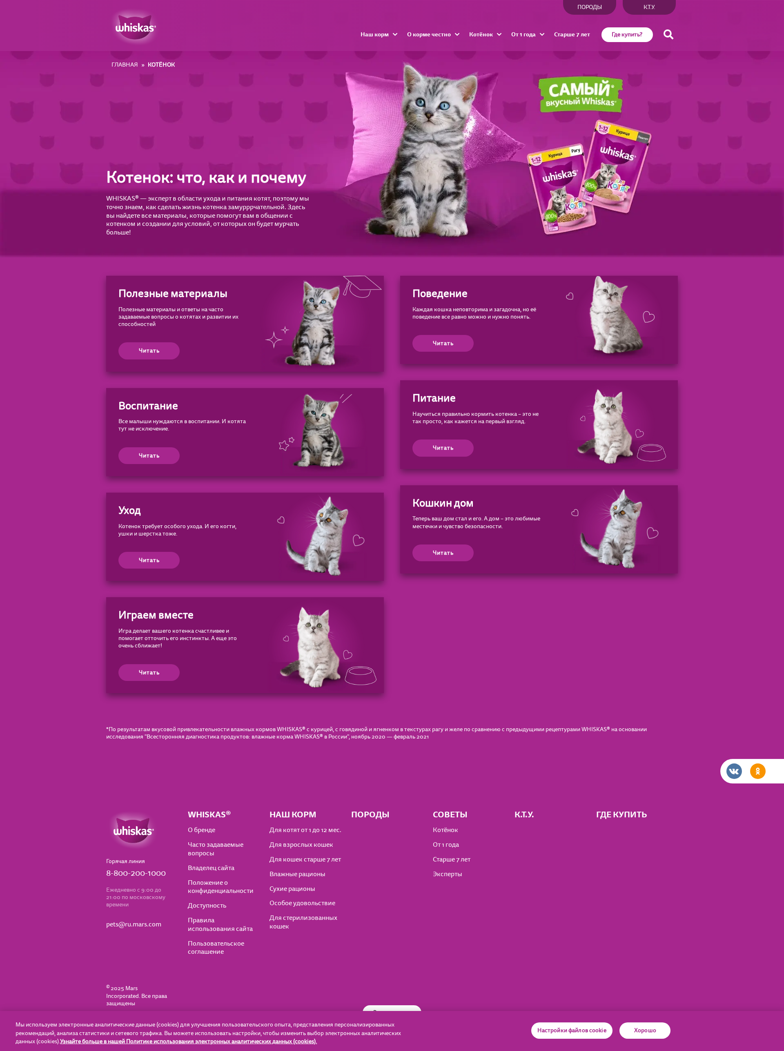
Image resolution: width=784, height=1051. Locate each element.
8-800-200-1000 (136, 873)
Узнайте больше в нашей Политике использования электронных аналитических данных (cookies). (188, 1042)
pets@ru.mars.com (133, 924)
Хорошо (645, 1030)
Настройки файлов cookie (571, 1030)
